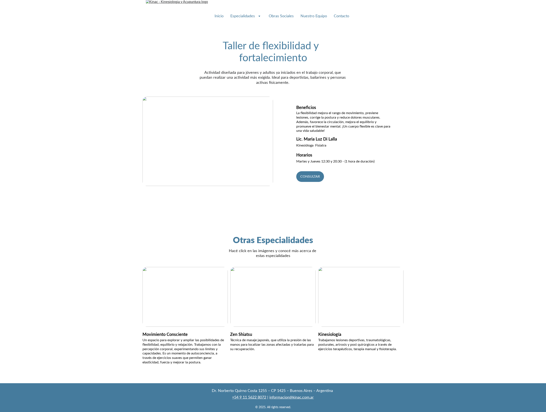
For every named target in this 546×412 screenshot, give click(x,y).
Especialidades (242, 16)
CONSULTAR (310, 176)
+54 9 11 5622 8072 (249, 397)
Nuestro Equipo (314, 16)
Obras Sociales (281, 16)
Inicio (219, 16)
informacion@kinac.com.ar (291, 397)
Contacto (341, 16)
